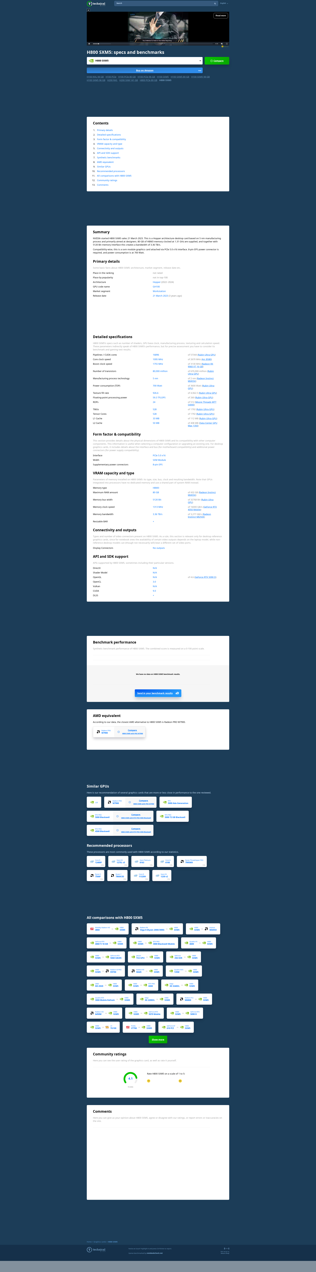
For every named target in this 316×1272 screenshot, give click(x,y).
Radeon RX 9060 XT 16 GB (200, 365)
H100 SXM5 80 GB (180, 76)
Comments (103, 184)
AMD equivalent (105, 162)
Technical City (96, 3)
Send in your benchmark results (155, 693)
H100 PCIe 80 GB (127, 76)
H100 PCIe (111, 76)
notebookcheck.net (155, 1253)
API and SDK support (108, 152)
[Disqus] (159, 1163)
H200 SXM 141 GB (128, 80)
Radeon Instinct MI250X (199, 515)
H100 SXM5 (163, 76)
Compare (219, 60)
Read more (221, 16)
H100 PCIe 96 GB (146, 76)
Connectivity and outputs (110, 148)
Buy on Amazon (169, 70)
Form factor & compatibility (111, 139)
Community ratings (107, 180)
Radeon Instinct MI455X (201, 380)
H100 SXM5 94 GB (200, 76)
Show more (158, 1039)
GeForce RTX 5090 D (205, 577)
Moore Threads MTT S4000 (202, 403)
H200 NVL (112, 80)
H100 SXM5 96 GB (96, 80)
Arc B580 (206, 359)
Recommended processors (111, 171)
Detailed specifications (109, 134)
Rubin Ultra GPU (206, 354)
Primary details (105, 130)
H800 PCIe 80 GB (148, 80)
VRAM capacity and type (109, 143)
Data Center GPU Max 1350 (202, 424)
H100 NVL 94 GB (95, 76)
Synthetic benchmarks (108, 157)
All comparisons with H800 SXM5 (114, 175)
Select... (145, 60)
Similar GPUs (104, 166)
